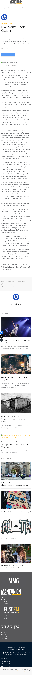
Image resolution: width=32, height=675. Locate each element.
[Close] (29, 670)
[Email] (1, 340)
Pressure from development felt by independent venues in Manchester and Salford (15, 419)
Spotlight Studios (19, 649)
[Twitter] (1, 336)
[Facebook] (1, 332)
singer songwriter (20, 287)
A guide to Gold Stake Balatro (10, 539)
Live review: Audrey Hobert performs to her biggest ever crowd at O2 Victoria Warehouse (16, 444)
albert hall (11, 281)
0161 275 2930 (7, 653)
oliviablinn (6, 34)
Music (8, 49)
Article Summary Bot (8, 55)
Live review (16, 284)
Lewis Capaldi (21, 281)
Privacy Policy (21, 671)
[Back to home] (16, 2)
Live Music (6, 284)
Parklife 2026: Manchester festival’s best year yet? (16, 512)
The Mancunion (21, 648)
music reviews (7, 287)
